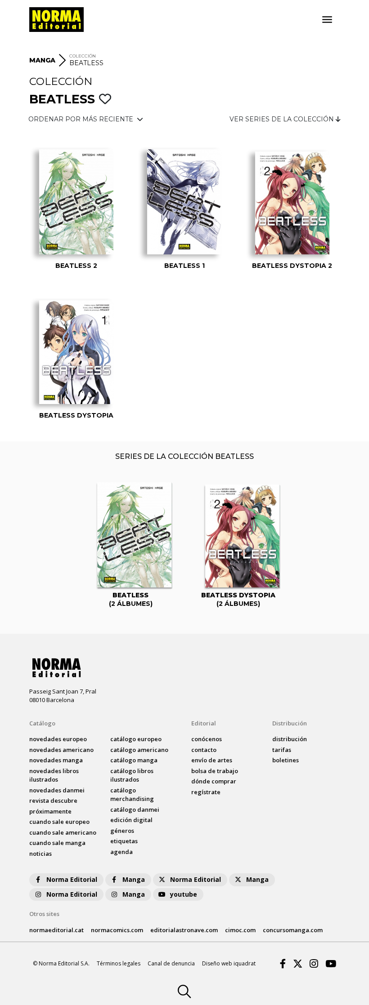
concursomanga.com (293, 930)
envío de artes (211, 760)
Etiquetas (124, 841)
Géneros (122, 831)
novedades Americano (61, 750)
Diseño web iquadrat (229, 963)
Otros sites (44, 914)
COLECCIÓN (82, 56)
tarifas (281, 750)
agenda (121, 852)
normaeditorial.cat (56, 930)
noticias (40, 853)
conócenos (206, 739)
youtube (183, 894)
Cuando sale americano (62, 832)
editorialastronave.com (184, 930)
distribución (289, 739)
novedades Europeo (58, 739)
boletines (285, 760)
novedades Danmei (57, 790)
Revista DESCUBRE (53, 800)
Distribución (289, 723)
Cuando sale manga (57, 843)
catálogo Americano (139, 750)
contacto (203, 750)
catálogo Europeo (136, 739)
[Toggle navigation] (327, 20)
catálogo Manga (134, 760)
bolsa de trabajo (214, 771)
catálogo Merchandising (132, 794)
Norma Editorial (71, 879)
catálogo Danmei (134, 809)
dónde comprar (213, 781)
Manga (133, 879)
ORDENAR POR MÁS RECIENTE (81, 119)
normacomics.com (117, 930)
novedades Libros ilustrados (54, 775)
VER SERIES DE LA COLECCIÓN (283, 119)
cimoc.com (240, 930)
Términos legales (118, 963)
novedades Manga (56, 760)
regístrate (205, 792)
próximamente (50, 811)
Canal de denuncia (171, 963)
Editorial (203, 723)
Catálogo (42, 723)
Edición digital (131, 820)
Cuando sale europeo (59, 822)
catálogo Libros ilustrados (131, 775)
